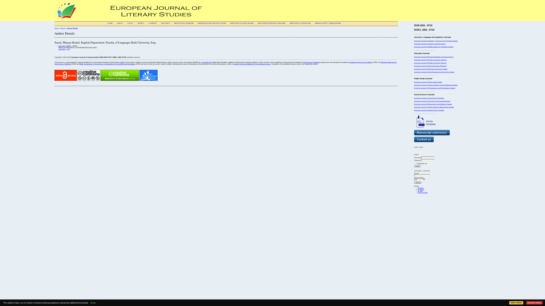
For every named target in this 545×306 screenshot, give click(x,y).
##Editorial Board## (183, 23)
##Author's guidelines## (241, 23)
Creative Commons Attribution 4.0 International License (252, 64)
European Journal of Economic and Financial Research (432, 101)
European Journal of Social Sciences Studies (429, 98)
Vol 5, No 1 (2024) (64, 46)
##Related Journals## (300, 23)
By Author (421, 189)
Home (110, 23)
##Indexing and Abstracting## (212, 23)
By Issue (421, 188)
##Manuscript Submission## (328, 23)
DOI (210, 62)
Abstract (62, 49)
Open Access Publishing (311, 62)
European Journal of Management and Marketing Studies (433, 104)
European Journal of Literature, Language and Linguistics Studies (436, 41)
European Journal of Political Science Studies (429, 110)
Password (417, 160)
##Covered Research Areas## (271, 23)
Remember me (422, 163)
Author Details (72, 28)
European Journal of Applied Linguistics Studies (430, 44)
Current (153, 23)
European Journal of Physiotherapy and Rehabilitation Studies (434, 88)
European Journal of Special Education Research (430, 66)
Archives (165, 23)
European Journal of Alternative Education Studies (430, 69)
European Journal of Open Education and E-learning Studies (434, 72)
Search (140, 23)
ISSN (122, 62)
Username (417, 157)
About (120, 23)
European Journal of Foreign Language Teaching (430, 60)
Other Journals (422, 192)
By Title (420, 191)
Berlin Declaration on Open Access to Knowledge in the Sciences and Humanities (107, 64)
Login (130, 23)
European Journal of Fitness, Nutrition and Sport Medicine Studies (436, 85)
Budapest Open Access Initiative (361, 62)
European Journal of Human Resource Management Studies (434, 107)
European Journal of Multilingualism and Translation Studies (433, 47)
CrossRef (205, 62)
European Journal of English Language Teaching (430, 63)
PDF (68, 49)
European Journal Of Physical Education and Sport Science (433, 57)
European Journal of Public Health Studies (428, 82)
